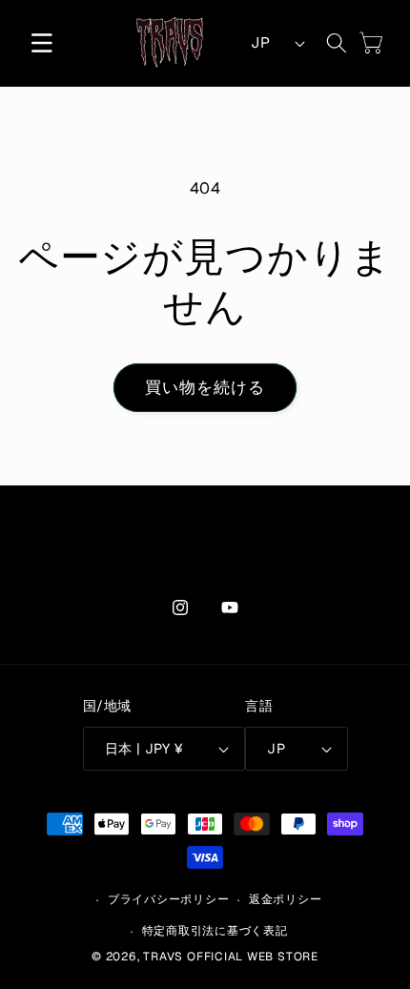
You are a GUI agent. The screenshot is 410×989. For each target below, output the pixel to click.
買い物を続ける (205, 387)
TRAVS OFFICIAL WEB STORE (230, 956)
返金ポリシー (285, 899)
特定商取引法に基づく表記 (215, 930)
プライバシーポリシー (169, 899)
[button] (42, 43)
